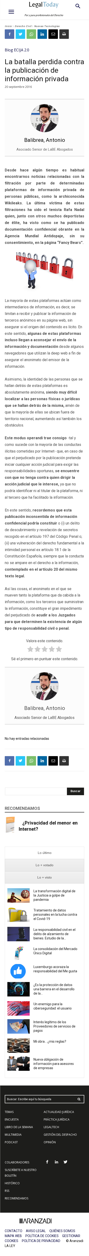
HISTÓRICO (12, 1183)
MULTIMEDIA (13, 1135)
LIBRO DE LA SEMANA (19, 1127)
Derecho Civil (23, 26)
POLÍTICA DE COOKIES (42, 1236)
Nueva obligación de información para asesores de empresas (53, 1064)
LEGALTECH (51, 1127)
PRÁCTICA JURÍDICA (57, 1119)
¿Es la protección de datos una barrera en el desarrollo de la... (54, 989)
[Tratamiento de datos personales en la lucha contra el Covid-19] (18, 914)
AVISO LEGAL (36, 1231)
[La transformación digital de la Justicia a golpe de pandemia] (18, 895)
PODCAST (11, 1142)
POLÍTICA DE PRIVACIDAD (41, 1241)
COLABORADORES (17, 1162)
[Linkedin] (42, 34)
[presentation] (44, 853)
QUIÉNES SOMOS (62, 1231)
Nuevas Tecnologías (47, 26)
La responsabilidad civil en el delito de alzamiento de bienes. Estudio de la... (54, 934)
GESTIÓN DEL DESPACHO (60, 1135)
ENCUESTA (12, 1119)
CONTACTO (13, 1231)
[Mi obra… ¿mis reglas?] (18, 1045)
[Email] (53, 34)
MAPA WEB (13, 1236)
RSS (7, 1191)
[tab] (44, 853)
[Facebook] (9, 34)
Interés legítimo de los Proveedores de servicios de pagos (54, 1026)
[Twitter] (20, 34)
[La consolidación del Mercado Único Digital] (18, 953)
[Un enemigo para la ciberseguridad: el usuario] (18, 1008)
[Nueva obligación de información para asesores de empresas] (18, 1063)
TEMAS (9, 1112)
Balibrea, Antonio (44, 140)
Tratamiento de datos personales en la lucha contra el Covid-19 (55, 914)
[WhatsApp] (31, 34)
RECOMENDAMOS (16, 1198)
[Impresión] (64, 34)
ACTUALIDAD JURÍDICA (59, 1112)
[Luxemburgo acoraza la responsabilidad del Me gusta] (18, 971)
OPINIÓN (50, 1142)
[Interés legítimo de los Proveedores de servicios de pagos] (18, 1026)
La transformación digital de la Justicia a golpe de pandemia (54, 895)
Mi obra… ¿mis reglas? (49, 1041)
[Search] (79, 1099)
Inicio (8, 26)
